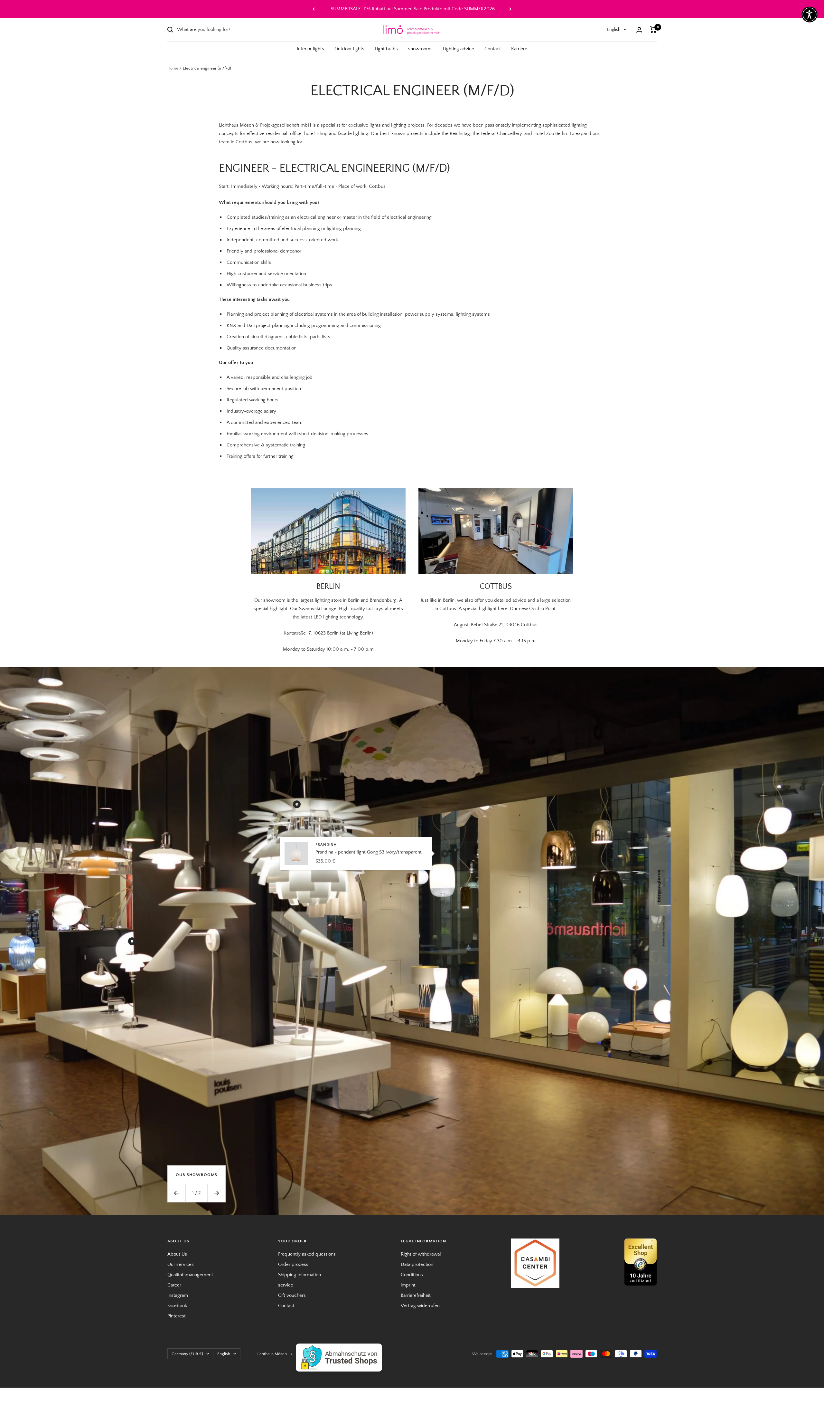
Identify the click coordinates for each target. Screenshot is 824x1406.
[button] (809, 14)
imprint (408, 1285)
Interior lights (310, 49)
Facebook (177, 1305)
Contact (492, 49)
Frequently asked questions (307, 1254)
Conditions (412, 1274)
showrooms (420, 49)
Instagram (177, 1295)
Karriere (519, 49)
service (285, 1285)
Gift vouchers (292, 1295)
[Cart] (653, 29)
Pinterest (176, 1316)
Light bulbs (386, 49)
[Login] (639, 30)
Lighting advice (458, 49)
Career (174, 1285)
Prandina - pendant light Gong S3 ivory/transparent (368, 852)
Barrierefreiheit (416, 1295)
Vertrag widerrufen (420, 1305)
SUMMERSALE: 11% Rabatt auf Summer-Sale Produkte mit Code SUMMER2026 (413, 9)
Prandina (326, 844)
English (614, 29)
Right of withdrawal (421, 1254)
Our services (180, 1264)
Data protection (417, 1264)
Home (172, 68)
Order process (293, 1264)
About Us (177, 1254)
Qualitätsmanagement (190, 1274)
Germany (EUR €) (187, 1354)
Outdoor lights (349, 49)
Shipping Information (299, 1274)
